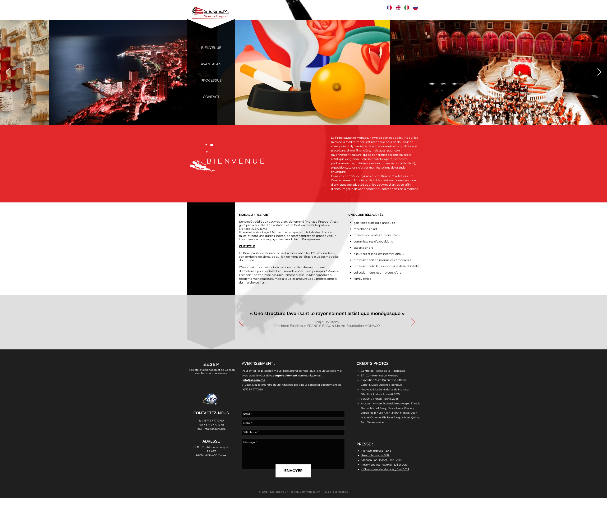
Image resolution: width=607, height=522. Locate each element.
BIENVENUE (236, 161)
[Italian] (406, 8)
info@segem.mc (254, 380)
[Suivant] (413, 322)
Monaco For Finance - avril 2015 (381, 460)
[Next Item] (599, 72)
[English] (398, 8)
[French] (389, 8)
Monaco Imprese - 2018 (376, 450)
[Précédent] (241, 322)
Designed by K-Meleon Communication (295, 491)
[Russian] (415, 8)
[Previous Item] (7, 72)
